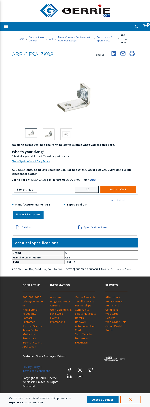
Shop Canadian (84, 334)
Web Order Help (115, 322)
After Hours (112, 297)
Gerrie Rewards (85, 297)
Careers (55, 305)
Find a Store (30, 309)
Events (54, 318)
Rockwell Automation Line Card (85, 326)
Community (82, 309)
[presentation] (28, 215)
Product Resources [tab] (28, 214)
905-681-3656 (31, 297)
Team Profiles (31, 330)
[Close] (130, 399)
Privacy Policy (114, 301)
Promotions (57, 322)
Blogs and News (60, 301)
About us (55, 297)
